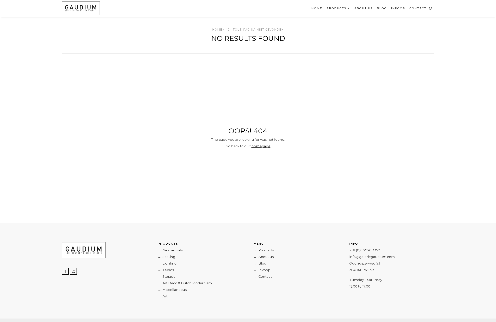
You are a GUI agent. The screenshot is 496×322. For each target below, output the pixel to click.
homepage (260, 146)
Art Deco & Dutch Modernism (185, 283)
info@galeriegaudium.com (372, 257)
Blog (382, 8)
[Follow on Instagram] (73, 271)
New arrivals (170, 250)
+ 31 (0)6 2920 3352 (364, 250)
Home (316, 8)
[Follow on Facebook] (65, 271)
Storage (167, 276)
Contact (417, 8)
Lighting (167, 263)
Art (163, 296)
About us (363, 8)
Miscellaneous (172, 290)
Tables (166, 270)
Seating (166, 257)
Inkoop (398, 8)
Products (264, 250)
